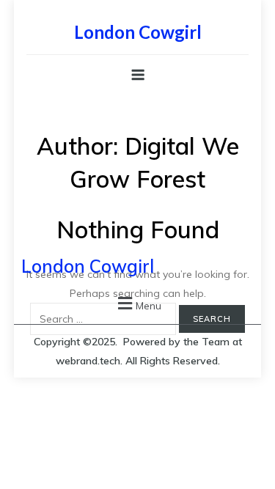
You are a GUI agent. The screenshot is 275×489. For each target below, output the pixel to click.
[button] (137, 303)
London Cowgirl (138, 32)
